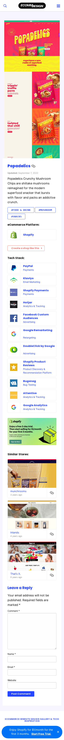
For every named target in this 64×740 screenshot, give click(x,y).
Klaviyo (28, 278)
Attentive (30, 393)
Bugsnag (29, 381)
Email (11, 667)
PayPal (28, 266)
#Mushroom (45, 210)
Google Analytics (35, 405)
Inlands (14, 532)
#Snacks (16, 216)
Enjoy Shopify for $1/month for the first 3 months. (31, 732)
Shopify (28, 235)
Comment (14, 610)
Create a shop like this (25, 248)
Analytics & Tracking (34, 306)
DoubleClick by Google (39, 346)
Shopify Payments (36, 290)
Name (12, 654)
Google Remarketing (37, 330)
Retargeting (29, 337)
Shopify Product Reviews (34, 363)
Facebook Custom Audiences (36, 316)
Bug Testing (29, 384)
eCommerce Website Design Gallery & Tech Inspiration (32, 720)
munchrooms (18, 491)
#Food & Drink (21, 210)
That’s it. (15, 573)
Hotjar (27, 302)
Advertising (29, 321)
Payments (28, 269)
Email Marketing (31, 281)
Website (12, 680)
